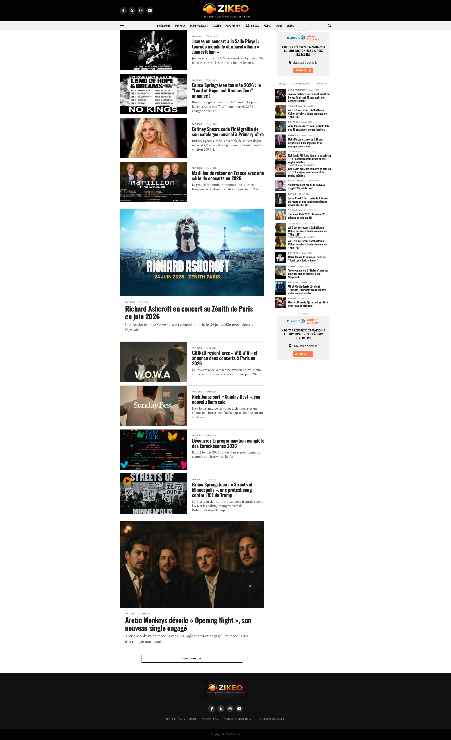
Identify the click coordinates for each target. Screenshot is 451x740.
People (267, 25)
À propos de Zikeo (211, 719)
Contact (193, 719)
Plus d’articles (192, 658)
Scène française (199, 25)
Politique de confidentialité (239, 719)
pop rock (180, 25)
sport (279, 25)
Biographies (163, 25)
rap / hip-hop (233, 25)
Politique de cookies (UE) (272, 719)
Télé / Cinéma (252, 25)
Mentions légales (175, 719)
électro (216, 25)
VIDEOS (290, 25)
